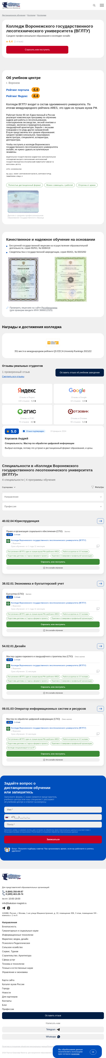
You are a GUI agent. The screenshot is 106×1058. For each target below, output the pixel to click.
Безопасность (9, 926)
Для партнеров (10, 997)
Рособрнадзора (49, 308)
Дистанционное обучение (13, 15)
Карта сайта (8, 980)
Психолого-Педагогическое (16, 943)
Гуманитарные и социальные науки (20, 931)
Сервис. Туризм (10, 951)
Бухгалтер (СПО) (15, 594)
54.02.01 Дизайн (14, 646)
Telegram (50, 1029)
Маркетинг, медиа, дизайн (15, 939)
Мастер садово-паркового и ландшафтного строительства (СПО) (39, 656)
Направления (9, 922)
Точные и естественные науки (17, 968)
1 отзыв (17, 535)
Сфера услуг (8, 960)
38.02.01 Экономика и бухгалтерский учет (33, 583)
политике (75, 1054)
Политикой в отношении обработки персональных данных (55, 832)
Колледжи (41, 15)
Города (5, 988)
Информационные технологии (17, 935)
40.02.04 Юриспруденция (20, 521)
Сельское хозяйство (12, 947)
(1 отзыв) (18, 41)
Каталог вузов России (13, 984)
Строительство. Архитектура (16, 955)
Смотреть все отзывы (13, 376)
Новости (6, 992)
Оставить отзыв (53, 1015)
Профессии (8, 1009)
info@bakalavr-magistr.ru (14, 903)
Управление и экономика (15, 972)
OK (93, 1052)
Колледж (31, 15)
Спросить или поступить (37, 49)
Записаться (53, 839)
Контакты (7, 1001)
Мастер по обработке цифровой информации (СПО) (33, 719)
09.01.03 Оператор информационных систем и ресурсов (44, 708)
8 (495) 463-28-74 (14, 894)
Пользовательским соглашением (17, 832)
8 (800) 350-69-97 (14, 891)
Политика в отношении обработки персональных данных (24, 1047)
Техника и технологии (13, 964)
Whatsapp (51, 1036)
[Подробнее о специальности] (100, 521)
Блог (4, 1005)
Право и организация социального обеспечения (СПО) (34, 531)
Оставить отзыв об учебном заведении (80, 372)
